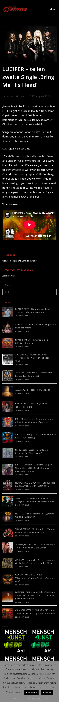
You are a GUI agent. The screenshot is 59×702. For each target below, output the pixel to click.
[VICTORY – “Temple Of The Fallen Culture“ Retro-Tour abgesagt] (7, 437)
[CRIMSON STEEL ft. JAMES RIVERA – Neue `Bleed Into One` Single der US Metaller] (7, 613)
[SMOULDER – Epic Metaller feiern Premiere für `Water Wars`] (7, 453)
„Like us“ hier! (8, 275)
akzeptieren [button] (31, 692)
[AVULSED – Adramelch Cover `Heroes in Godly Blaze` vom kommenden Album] (7, 563)
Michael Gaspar (15, 96)
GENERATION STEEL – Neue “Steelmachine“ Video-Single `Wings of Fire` (34, 578)
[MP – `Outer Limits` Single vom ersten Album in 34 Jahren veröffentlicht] (7, 422)
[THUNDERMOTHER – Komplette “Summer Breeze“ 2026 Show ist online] (7, 532)
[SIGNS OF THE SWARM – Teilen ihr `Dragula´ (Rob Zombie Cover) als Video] (7, 501)
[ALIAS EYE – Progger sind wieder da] (7, 391)
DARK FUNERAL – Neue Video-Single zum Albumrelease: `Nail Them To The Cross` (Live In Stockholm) (35, 595)
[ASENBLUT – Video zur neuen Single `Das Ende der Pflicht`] (7, 327)
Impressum (42, 698)
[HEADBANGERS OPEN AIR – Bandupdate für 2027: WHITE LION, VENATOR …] (7, 485)
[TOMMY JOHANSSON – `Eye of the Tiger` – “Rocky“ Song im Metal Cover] (7, 547)
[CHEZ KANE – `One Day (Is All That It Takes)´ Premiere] (7, 406)
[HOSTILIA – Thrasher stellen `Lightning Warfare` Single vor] (7, 516)
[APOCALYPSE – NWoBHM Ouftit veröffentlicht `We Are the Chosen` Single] (7, 359)
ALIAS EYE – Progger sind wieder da (32, 389)
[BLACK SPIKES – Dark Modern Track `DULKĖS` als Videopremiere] (7, 312)
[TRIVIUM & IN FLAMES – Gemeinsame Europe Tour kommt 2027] (7, 375)
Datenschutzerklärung (23, 698)
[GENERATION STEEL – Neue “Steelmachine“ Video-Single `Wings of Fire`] (7, 579)
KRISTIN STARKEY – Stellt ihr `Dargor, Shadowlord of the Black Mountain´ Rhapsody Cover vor (33, 468)
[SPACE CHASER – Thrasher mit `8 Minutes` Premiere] (7, 343)
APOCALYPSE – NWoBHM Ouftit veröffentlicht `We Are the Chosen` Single (33, 358)
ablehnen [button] (47, 692)
